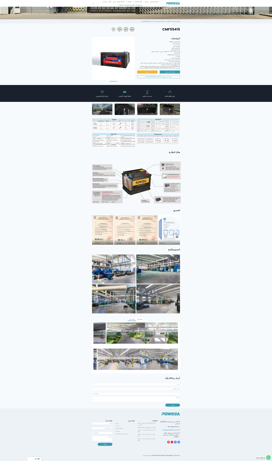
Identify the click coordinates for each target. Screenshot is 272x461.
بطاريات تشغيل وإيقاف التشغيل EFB (147, 427)
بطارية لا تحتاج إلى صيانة (158, 21)
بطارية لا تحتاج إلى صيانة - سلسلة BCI (146, 431)
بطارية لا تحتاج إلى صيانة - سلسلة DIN (146, 439)
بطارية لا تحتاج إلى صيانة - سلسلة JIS (146, 435)
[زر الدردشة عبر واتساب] (268, 457)
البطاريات (168, 21)
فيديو (114, 1)
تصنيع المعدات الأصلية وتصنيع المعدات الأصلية (130, 5)
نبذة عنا (117, 423)
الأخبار (109, 1)
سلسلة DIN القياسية (146, 21)
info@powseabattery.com (170, 430)
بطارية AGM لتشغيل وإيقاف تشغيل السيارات (147, 424)
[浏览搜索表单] (93, 3)
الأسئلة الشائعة (120, 1)
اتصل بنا (105, 1)
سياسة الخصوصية (147, 455)
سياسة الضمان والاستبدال (121, 434)
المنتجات (117, 431)
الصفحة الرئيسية (154, 1)
